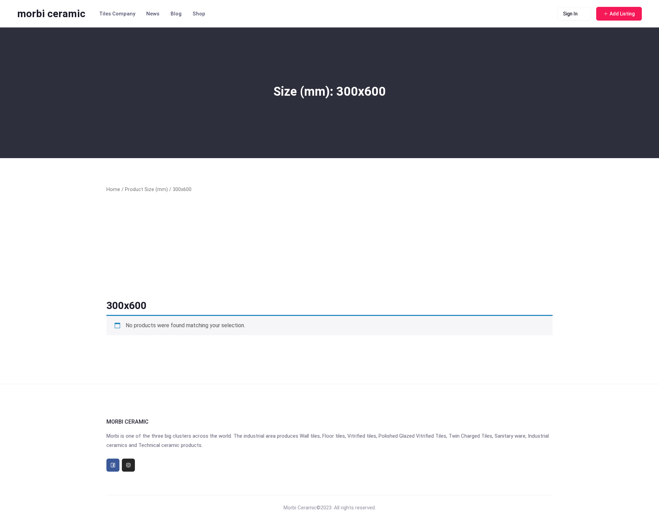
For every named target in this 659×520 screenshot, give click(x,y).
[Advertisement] (329, 246)
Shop (199, 14)
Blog (176, 14)
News (152, 14)
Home (113, 189)
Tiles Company (117, 14)
